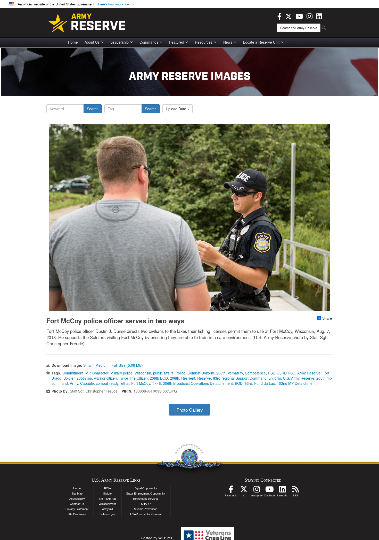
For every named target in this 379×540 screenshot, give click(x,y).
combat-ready (107, 383)
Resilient (188, 378)
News (227, 42)
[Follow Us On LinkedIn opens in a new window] (282, 491)
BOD (239, 383)
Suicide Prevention (145, 509)
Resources (203, 42)
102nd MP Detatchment (296, 383)
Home (73, 42)
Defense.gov (108, 514)
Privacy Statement (76, 509)
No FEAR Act (107, 498)
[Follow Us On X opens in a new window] (243, 491)
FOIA (107, 488)
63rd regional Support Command (240, 378)
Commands (148, 42)
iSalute (107, 493)
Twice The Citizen (133, 378)
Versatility (235, 372)
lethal (124, 383)
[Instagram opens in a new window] (309, 15)
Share (327, 318)
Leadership (119, 42)
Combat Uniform (200, 372)
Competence (255, 372)
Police (180, 372)
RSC (271, 372)
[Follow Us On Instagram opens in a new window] (256, 491)
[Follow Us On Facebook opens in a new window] (230, 491)
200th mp (84, 378)
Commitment (72, 372)
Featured (176, 42)
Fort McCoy (140, 383)
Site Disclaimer (77, 514)
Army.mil (107, 509)
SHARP (146, 503)
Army (74, 383)
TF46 (156, 383)
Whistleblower (107, 503)
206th (174, 378)
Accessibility (77, 498)
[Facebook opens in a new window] (279, 15)
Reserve (204, 378)
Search (92, 108)
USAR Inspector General (145, 514)
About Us (92, 42)
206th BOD (159, 378)
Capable (87, 383)
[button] (116, 4)
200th (221, 372)
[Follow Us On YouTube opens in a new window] (269, 491)
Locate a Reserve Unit (261, 42)
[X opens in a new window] (288, 15)
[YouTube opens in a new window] (299, 15)
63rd (248, 383)
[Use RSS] (295, 491)
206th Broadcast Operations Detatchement (198, 383)
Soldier (69, 378)
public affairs (163, 372)
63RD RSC (286, 372)
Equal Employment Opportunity (145, 493)
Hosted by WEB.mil (156, 538)
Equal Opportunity (146, 488)
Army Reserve (308, 372)
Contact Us (77, 503)
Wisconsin (143, 372)
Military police (121, 372)
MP (87, 372)
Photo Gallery (190, 410)
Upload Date (176, 108)
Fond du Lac (264, 383)
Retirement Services (146, 498)
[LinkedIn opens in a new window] (319, 15)
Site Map (77, 493)
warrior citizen (105, 378)
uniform (275, 378)
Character (100, 372)
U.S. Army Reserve (298, 378)
